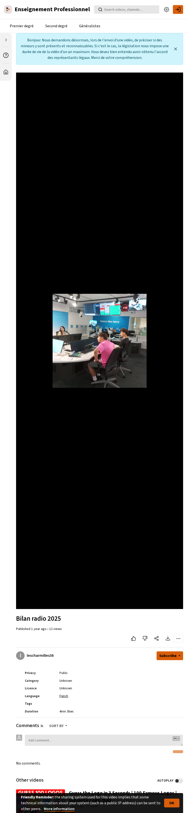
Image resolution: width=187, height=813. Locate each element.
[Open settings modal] (166, 9)
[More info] (6, 55)
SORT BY (56, 726)
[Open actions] (178, 638)
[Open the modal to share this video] (156, 638)
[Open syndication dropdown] (41, 725)
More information (59, 809)
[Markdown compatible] (176, 738)
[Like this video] (133, 638)
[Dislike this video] (145, 638)
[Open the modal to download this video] (168, 638)
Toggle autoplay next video (179, 780)
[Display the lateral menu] (6, 40)
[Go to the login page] (178, 9)
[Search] (100, 9)
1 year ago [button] (39, 629)
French (63, 696)
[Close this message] (175, 49)
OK (171, 803)
